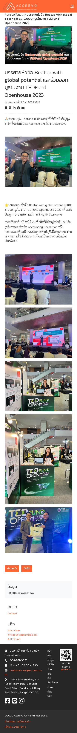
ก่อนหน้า (12, 568)
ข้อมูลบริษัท (50, 662)
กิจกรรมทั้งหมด (14, 14)
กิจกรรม (12, 613)
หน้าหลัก (49, 653)
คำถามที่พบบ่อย (50, 691)
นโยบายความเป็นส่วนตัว (17, 721)
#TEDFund (14, 639)
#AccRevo (14, 630)
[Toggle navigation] (69, 6)
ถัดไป (27, 568)
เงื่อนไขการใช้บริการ (15, 727)
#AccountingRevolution (22, 635)
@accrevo (66, 669)
